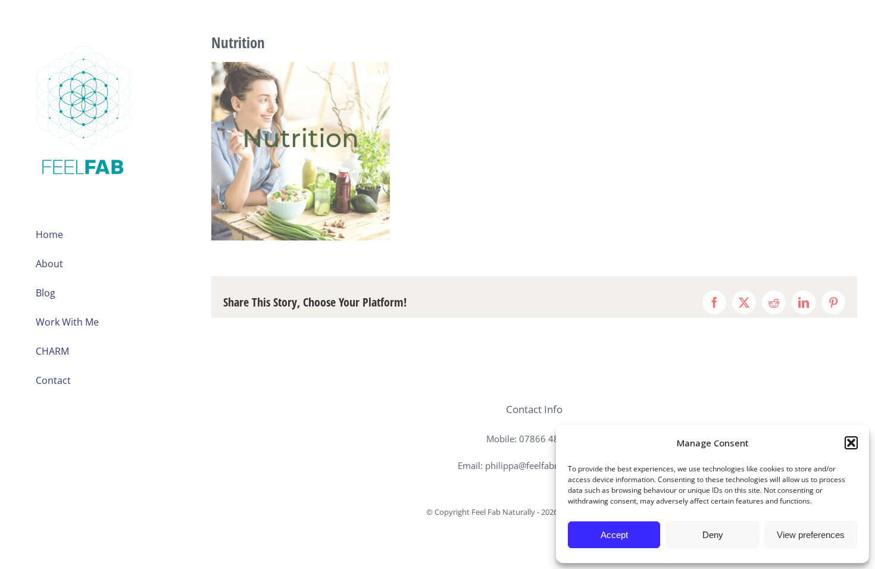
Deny (712, 535)
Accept (614, 535)
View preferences (811, 535)
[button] (851, 443)
